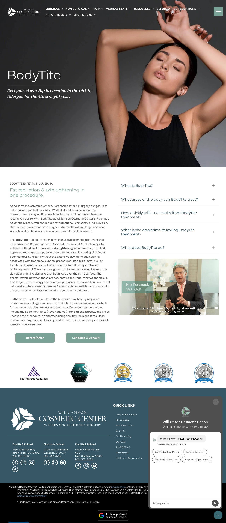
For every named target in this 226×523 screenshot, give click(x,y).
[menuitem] (54, 9)
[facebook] (15, 463)
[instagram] (23, 463)
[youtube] (31, 463)
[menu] (218, 11)
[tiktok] (15, 469)
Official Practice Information (31, 495)
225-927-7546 (21, 456)
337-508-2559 (84, 459)
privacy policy (118, 486)
